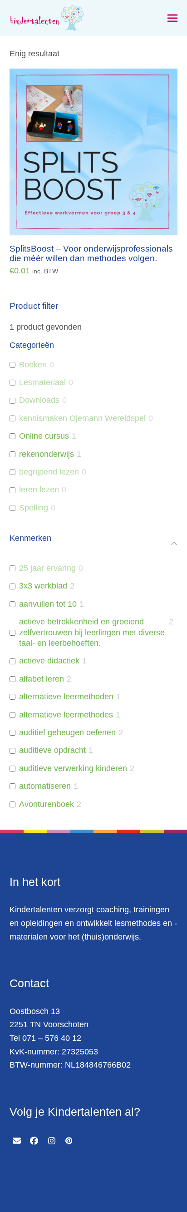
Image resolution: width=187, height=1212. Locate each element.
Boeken (33, 364)
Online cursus (44, 435)
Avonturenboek (46, 804)
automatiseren (45, 786)
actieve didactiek (49, 660)
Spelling (33, 507)
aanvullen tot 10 (48, 603)
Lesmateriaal (42, 382)
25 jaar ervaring (47, 568)
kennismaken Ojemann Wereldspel (82, 418)
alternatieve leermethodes (66, 714)
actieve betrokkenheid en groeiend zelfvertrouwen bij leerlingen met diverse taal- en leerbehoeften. (92, 632)
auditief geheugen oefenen (67, 732)
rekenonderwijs (46, 454)
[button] (172, 18)
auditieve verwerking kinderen (73, 768)
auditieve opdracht (52, 750)
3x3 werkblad (43, 585)
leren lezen (39, 489)
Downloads (39, 400)
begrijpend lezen (49, 471)
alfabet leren (41, 678)
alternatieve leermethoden (66, 696)
